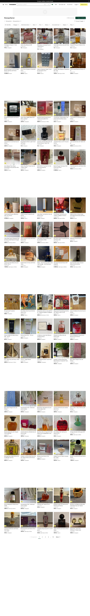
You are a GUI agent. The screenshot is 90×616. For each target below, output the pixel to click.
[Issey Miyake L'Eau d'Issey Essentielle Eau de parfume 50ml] (12, 157)
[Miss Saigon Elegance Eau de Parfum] (78, 350)
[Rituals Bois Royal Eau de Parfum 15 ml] (12, 108)
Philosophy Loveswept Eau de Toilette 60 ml (44, 45)
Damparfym (9, 21)
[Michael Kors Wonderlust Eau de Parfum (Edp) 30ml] (45, 398)
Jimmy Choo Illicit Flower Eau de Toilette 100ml (28, 166)
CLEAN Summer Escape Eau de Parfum (27, 215)
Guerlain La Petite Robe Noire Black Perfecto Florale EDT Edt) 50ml (61, 360)
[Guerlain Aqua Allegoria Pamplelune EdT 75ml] (61, 60)
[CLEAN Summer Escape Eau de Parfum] (28, 205)
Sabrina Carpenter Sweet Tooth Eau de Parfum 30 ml (44, 70)
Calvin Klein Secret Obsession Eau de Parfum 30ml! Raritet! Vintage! (11, 239)
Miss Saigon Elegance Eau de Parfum (76, 360)
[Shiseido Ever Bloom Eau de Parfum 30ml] (61, 326)
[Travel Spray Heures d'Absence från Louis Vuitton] (12, 205)
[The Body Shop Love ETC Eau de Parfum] (61, 133)
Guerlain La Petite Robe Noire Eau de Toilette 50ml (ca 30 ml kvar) (28, 457)
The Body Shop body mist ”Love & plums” (44, 529)
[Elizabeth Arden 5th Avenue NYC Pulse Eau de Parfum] (61, 495)
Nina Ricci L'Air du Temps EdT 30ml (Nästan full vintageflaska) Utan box (44, 432)
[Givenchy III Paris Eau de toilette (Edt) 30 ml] (61, 398)
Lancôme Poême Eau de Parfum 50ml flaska (11, 529)
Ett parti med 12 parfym (9, 310)
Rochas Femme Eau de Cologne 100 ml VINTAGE (11, 432)
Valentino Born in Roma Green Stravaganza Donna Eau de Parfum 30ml (78, 215)
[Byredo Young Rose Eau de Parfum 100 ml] (78, 447)
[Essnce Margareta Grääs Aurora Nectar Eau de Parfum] (78, 326)
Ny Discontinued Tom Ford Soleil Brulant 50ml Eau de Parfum (11, 70)
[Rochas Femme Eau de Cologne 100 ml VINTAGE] (12, 423)
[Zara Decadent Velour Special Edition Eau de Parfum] (78, 254)
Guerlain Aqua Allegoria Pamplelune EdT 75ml (61, 70)
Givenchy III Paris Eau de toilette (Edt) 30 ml (61, 408)
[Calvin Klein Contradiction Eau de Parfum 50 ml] (45, 205)
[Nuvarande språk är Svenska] (52, 4)
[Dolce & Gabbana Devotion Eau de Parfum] (78, 302)
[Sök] (44, 4)
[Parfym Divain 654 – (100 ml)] (28, 326)
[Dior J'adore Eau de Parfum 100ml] (12, 350)
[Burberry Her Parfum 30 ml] (45, 447)
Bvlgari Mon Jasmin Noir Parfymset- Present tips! (75, 529)
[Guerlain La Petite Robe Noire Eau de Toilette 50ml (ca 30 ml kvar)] (28, 447)
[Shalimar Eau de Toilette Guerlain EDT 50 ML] (61, 447)
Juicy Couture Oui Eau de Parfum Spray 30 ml (28, 239)
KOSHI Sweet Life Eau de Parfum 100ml (28, 263)
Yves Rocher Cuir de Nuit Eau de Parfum (77, 118)
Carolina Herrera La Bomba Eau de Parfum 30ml (28, 432)
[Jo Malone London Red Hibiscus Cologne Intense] (45, 326)
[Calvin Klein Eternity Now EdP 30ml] (61, 36)
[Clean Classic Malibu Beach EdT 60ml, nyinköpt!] (28, 108)
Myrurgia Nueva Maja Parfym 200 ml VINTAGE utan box (11, 457)
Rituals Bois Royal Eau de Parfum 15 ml (11, 118)
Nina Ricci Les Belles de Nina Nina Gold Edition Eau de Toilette (77, 505)
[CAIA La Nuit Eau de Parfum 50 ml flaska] (61, 519)
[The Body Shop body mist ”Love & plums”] (45, 519)
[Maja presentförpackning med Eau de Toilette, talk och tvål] (61, 302)
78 (53, 537)
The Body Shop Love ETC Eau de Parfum (61, 142)
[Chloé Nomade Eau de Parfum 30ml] (78, 157)
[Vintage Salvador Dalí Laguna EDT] (78, 423)
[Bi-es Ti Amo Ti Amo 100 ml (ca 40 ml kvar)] (78, 398)
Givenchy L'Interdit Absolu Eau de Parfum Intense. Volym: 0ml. (44, 142)
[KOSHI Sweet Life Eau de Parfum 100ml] (28, 254)
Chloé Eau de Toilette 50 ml (43, 504)
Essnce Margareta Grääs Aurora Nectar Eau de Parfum (77, 336)
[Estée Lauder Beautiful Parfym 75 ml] (78, 60)
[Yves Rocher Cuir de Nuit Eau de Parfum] (78, 108)
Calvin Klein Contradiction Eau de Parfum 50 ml (44, 215)
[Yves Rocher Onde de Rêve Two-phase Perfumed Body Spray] (61, 108)
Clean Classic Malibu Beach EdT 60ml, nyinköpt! (28, 118)
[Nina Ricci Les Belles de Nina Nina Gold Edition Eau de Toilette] (78, 495)
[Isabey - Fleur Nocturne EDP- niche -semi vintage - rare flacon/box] (45, 254)
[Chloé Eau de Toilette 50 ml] (45, 495)
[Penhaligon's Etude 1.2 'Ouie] (12, 36)
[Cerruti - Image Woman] (28, 350)
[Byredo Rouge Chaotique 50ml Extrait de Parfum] (61, 157)
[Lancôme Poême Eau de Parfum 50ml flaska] (12, 519)
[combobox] (31, 4)
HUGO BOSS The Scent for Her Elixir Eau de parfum (44, 166)
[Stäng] (89, 1)
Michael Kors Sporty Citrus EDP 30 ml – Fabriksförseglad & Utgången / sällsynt (45, 311)
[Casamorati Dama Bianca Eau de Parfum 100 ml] (12, 254)
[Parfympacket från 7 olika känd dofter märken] (28, 398)
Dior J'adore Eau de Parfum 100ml (11, 359)
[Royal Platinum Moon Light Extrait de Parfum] (28, 133)
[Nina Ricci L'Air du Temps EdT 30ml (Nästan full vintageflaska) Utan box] (45, 423)
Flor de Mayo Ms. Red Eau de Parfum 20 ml (60, 432)
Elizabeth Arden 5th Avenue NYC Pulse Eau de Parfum (61, 505)
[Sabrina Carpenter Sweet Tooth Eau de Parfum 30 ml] (45, 60)
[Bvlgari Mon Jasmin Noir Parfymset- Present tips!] (78, 519)
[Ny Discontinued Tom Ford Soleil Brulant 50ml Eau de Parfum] (12, 60)
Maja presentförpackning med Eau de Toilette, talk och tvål (61, 311)
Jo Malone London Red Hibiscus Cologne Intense (44, 336)
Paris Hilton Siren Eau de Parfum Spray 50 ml (28, 311)
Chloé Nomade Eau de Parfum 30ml (78, 166)
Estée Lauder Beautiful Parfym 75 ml (77, 70)
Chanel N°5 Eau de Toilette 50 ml (77, 45)
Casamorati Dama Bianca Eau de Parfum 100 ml (11, 263)
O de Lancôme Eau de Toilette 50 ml (77, 142)
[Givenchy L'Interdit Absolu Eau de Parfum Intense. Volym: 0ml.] (45, 133)
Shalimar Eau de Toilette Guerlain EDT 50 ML (61, 457)
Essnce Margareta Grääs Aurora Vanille (11, 505)
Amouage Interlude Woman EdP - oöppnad (61, 263)
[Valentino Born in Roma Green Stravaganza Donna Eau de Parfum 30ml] (78, 205)
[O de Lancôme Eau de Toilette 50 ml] (78, 133)
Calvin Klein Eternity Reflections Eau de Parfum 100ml (44, 239)
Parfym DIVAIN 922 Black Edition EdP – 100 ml (11, 336)
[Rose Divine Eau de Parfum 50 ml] (28, 519)
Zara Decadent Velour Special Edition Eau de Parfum (76, 263)
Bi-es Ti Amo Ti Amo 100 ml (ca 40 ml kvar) (77, 408)
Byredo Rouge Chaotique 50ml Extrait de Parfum (60, 166)
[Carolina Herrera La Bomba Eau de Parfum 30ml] (28, 423)
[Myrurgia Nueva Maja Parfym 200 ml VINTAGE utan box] (12, 447)
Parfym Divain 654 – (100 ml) (27, 335)
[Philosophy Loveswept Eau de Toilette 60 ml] (45, 36)
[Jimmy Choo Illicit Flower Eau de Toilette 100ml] (28, 157)
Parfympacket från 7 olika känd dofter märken (27, 408)
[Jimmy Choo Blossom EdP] (28, 36)
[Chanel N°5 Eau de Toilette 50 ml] (78, 36)
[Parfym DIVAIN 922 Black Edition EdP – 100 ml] (12, 326)
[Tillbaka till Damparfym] (5, 21)
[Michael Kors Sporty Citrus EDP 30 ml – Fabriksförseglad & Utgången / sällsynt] (45, 302)
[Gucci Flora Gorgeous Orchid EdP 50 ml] (28, 60)
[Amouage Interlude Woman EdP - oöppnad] (61, 254)
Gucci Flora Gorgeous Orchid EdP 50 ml (28, 70)
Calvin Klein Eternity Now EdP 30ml (61, 45)
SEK (56, 4)
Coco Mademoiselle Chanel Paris (44, 359)
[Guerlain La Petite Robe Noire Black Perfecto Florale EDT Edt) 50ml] (61, 350)
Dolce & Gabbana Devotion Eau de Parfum (78, 311)
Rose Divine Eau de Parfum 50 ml (28, 528)
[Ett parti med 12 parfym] (12, 302)
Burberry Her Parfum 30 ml (43, 456)
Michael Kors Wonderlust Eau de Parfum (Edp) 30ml (44, 408)
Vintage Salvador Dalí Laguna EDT (77, 431)
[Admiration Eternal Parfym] (78, 229)
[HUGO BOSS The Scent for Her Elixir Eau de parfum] (45, 157)
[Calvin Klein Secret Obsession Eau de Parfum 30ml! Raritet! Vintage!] (12, 229)
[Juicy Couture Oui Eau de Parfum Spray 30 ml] (28, 229)
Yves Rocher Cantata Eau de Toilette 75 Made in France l (60, 215)
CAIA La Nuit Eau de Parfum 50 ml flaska (61, 529)
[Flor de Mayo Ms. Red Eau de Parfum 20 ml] (61, 423)
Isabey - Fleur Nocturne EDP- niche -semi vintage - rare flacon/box (45, 263)
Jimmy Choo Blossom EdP (26, 45)
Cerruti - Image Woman (26, 359)
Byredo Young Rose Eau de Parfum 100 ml (78, 457)
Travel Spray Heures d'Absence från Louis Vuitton (11, 215)
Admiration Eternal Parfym (76, 238)
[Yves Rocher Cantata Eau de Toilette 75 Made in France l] (61, 205)
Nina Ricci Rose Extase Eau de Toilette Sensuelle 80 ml (44, 118)
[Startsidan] (12, 4)
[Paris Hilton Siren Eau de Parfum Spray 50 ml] (28, 302)
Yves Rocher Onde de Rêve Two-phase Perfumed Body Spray (61, 118)
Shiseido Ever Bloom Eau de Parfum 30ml (60, 336)
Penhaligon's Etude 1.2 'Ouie (10, 45)
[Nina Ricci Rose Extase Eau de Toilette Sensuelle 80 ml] (45, 108)
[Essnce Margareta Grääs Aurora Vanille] (12, 495)
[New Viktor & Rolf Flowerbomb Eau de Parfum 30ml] (61, 229)
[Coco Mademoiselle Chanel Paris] (45, 350)
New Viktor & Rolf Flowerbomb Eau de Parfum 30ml (61, 239)
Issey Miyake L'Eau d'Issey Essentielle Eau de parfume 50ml (11, 166)
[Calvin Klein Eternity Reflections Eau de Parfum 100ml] (45, 229)
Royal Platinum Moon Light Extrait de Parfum (28, 142)
